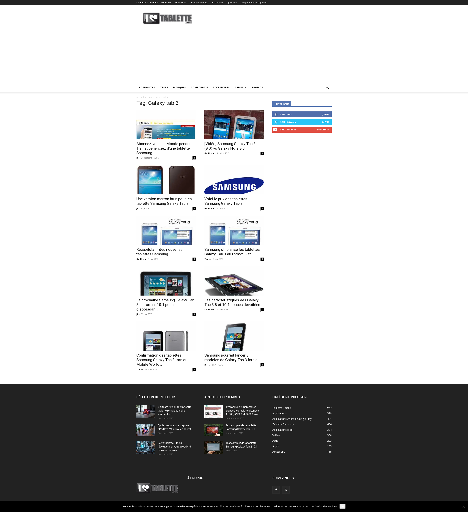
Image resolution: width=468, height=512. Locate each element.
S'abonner (323, 129)
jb (137, 157)
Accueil (140, 97)
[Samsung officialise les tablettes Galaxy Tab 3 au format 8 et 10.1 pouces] (234, 230)
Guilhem (209, 153)
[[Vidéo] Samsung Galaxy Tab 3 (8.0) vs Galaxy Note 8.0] (234, 124)
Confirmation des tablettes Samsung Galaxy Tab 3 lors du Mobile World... (161, 360)
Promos (257, 87)
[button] (327, 88)
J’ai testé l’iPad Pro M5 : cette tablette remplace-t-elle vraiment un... (174, 411)
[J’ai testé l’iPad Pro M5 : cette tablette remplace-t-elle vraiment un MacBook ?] (145, 411)
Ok (342, 506)
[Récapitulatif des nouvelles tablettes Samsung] (166, 230)
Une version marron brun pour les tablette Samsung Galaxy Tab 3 (164, 201)
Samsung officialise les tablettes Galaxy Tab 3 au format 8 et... (232, 251)
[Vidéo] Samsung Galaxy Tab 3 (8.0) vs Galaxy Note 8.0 (230, 146)
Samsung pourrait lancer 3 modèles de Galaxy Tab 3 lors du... (233, 357)
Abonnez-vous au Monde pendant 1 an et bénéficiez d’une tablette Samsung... (164, 148)
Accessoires (221, 87)
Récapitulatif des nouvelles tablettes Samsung (159, 251)
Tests (164, 87)
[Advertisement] (234, 55)
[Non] (463, 507)
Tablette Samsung (198, 2)
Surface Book (216, 2)
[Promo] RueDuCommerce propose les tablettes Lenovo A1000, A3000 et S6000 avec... (243, 411)
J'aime (325, 114)
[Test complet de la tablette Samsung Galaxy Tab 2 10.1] (213, 447)
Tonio (207, 259)
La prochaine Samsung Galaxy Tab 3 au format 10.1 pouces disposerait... (165, 304)
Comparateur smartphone (254, 2)
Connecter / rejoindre (147, 2)
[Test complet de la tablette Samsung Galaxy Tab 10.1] (213, 430)
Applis (239, 87)
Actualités (147, 87)
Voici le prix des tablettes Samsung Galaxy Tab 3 (225, 201)
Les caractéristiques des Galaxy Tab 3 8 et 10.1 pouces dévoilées (232, 302)
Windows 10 (180, 2)
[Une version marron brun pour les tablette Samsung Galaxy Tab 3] (166, 179)
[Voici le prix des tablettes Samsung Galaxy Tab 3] (234, 179)
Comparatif (199, 87)
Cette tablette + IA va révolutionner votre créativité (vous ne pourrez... (174, 446)
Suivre (325, 122)
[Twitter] (286, 490)
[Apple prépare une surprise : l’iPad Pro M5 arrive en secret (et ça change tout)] (145, 430)
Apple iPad (232, 2)
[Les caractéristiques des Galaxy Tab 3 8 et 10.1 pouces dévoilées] (234, 281)
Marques (179, 87)
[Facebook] (276, 490)
